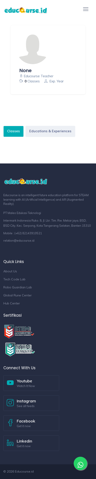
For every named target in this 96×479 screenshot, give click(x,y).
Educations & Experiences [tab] (50, 131)
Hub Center (11, 303)
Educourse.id (24, 471)
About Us (10, 271)
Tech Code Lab (14, 279)
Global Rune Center (17, 295)
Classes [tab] (13, 131)
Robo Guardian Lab (17, 287)
